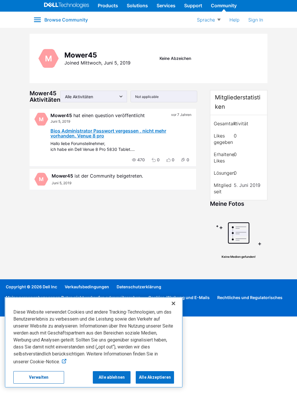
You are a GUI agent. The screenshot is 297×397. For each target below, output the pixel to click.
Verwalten (38, 377)
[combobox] (93, 96)
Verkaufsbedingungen (87, 286)
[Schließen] (173, 303)
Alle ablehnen (112, 377)
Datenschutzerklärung (139, 286)
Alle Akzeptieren (155, 377)
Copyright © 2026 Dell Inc (31, 286)
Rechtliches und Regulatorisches (249, 297)
